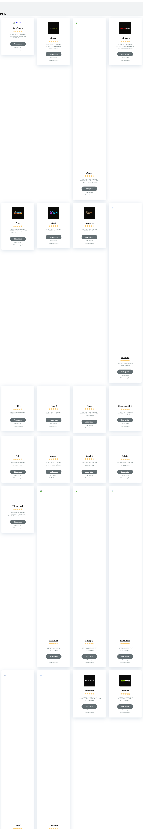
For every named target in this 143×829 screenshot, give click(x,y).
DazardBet (53, 640)
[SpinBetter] (53, 33)
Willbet (18, 406)
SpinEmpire (18, 28)
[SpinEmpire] (17, 22)
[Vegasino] (53, 451)
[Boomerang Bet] (125, 401)
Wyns (17, 223)
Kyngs (89, 406)
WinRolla (125, 357)
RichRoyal (89, 223)
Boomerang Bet (125, 406)
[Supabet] (89, 451)
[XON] (53, 218)
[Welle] (18, 451)
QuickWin (125, 38)
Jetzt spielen (18, 44)
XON (53, 223)
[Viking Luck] (18, 501)
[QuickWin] (125, 33)
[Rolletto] (125, 451)
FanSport (53, 825)
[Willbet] (18, 401)
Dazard (18, 825)
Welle (17, 456)
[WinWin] (125, 686)
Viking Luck (17, 506)
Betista (89, 173)
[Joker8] (53, 401)
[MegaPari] (89, 686)
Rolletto (125, 456)
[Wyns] (18, 218)
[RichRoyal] (89, 218)
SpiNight (89, 640)
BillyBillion (125, 640)
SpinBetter (53, 38)
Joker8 (54, 406)
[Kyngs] (89, 401)
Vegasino (54, 456)
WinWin (125, 691)
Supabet (89, 456)
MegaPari (89, 691)
